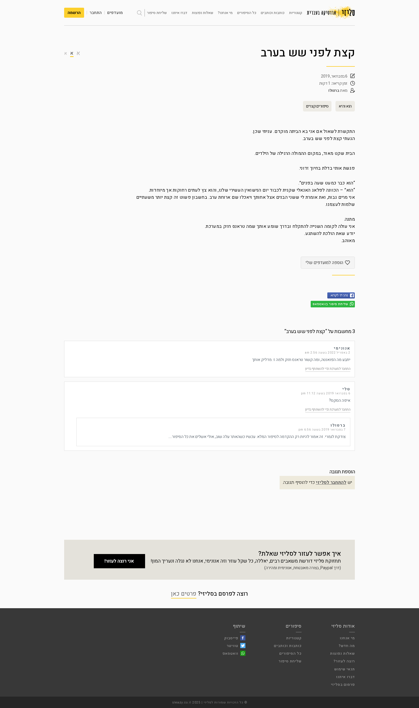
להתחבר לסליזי (331, 482)
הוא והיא (345, 106)
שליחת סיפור (157, 12)
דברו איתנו (179, 12)
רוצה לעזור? (344, 661)
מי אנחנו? (225, 12)
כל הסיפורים (246, 12)
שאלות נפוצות (202, 12)
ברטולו (333, 91)
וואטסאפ (230, 653)
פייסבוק (231, 638)
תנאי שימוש (344, 669)
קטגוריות (295, 12)
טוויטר (232, 645)
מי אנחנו (347, 638)
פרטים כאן (183, 594)
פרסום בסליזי (343, 684)
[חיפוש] (139, 13)
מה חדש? (347, 645)
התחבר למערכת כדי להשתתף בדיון (328, 368)
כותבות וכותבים (272, 12)
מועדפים (115, 13)
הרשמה (74, 13)
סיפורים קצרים (317, 106)
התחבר (96, 13)
